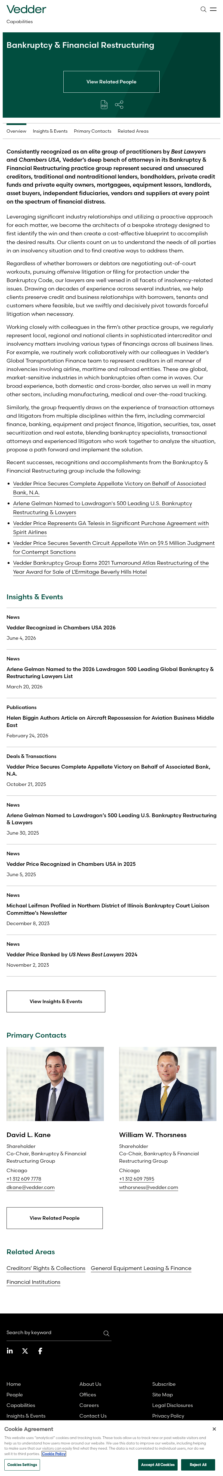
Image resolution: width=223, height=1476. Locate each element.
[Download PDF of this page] (104, 104)
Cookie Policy (54, 1454)
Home (14, 1384)
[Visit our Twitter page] (25, 1351)
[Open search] (203, 9)
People (15, 1394)
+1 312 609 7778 (24, 1179)
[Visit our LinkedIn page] (10, 1351)
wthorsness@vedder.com (148, 1187)
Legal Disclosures (172, 1405)
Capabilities (20, 21)
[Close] (214, 1429)
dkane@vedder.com (31, 1187)
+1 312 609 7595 (136, 1179)
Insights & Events (26, 1416)
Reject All (198, 1464)
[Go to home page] (26, 9)
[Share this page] (119, 105)
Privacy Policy (168, 1416)
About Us (90, 1384)
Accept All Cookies (158, 1464)
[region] (111, 1448)
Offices (87, 1394)
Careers (89, 1405)
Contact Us (93, 1416)
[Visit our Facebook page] (40, 1351)
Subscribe (164, 1384)
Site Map (162, 1394)
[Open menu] (213, 9)
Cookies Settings (22, 1464)
